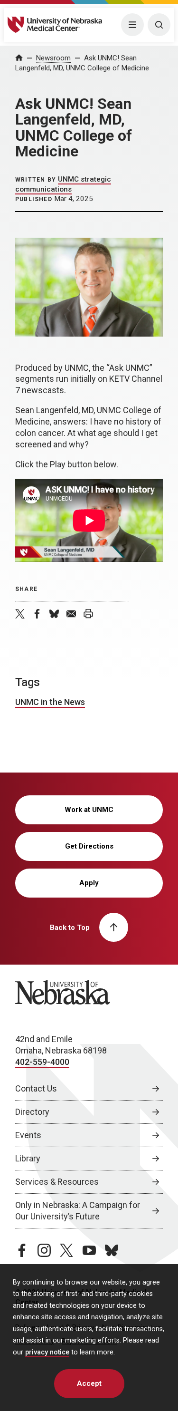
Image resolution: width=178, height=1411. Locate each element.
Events (28, 1135)
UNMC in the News (50, 702)
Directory (32, 1112)
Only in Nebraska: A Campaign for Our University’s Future (77, 1210)
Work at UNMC (89, 809)
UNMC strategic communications (63, 184)
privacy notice (47, 1352)
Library (27, 1158)
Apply (89, 883)
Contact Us (36, 1088)
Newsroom (53, 58)
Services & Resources (57, 1182)
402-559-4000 (42, 1062)
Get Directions (89, 846)
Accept (89, 1383)
